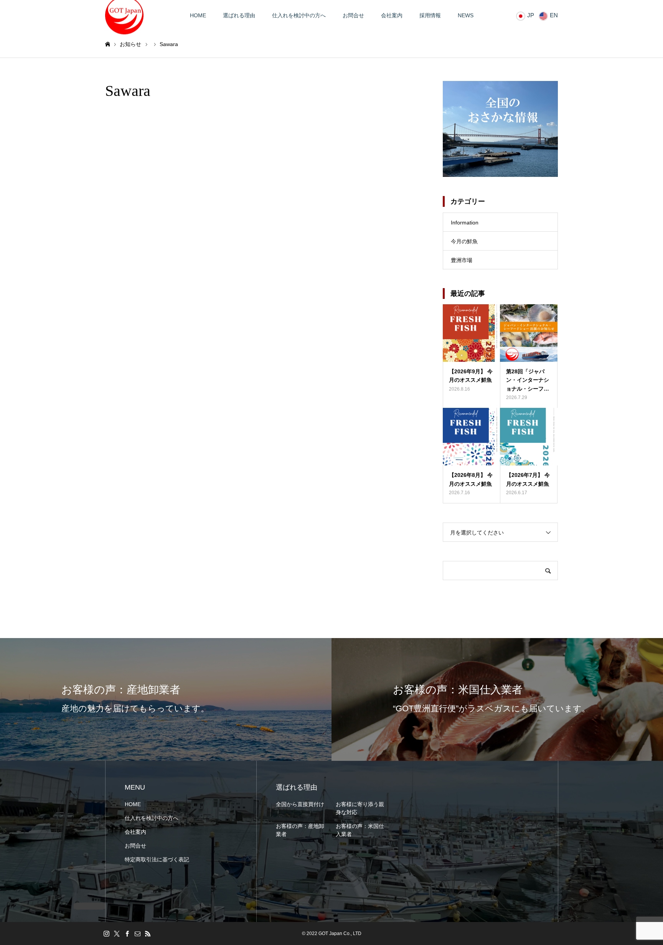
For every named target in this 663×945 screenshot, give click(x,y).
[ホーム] (107, 44)
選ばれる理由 (239, 15)
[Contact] (137, 933)
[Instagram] (106, 933)
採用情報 (430, 15)
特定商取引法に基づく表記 (157, 859)
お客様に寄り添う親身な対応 (360, 808)
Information (464, 222)
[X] (116, 933)
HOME (198, 15)
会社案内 (391, 15)
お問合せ (353, 15)
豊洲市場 (461, 260)
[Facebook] (127, 933)
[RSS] (148, 933)
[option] (166, 699)
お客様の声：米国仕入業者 (360, 830)
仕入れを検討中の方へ (299, 15)
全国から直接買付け (300, 804)
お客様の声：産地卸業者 (300, 830)
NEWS (465, 15)
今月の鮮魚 (464, 241)
